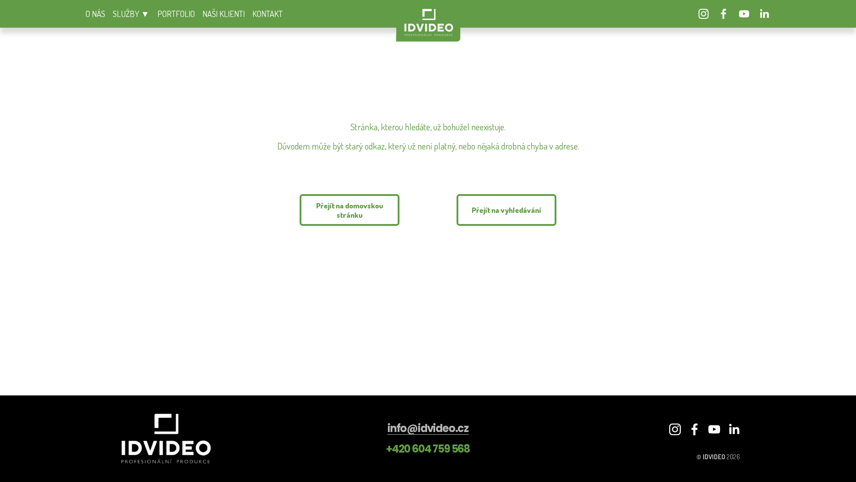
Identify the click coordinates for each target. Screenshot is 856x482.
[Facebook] (723, 14)
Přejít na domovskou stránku (349, 210)
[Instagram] (703, 14)
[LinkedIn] (764, 14)
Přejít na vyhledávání (506, 210)
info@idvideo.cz (428, 428)
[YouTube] (744, 14)
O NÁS (95, 13)
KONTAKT (267, 13)
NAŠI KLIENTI (223, 13)
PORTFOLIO (176, 13)
